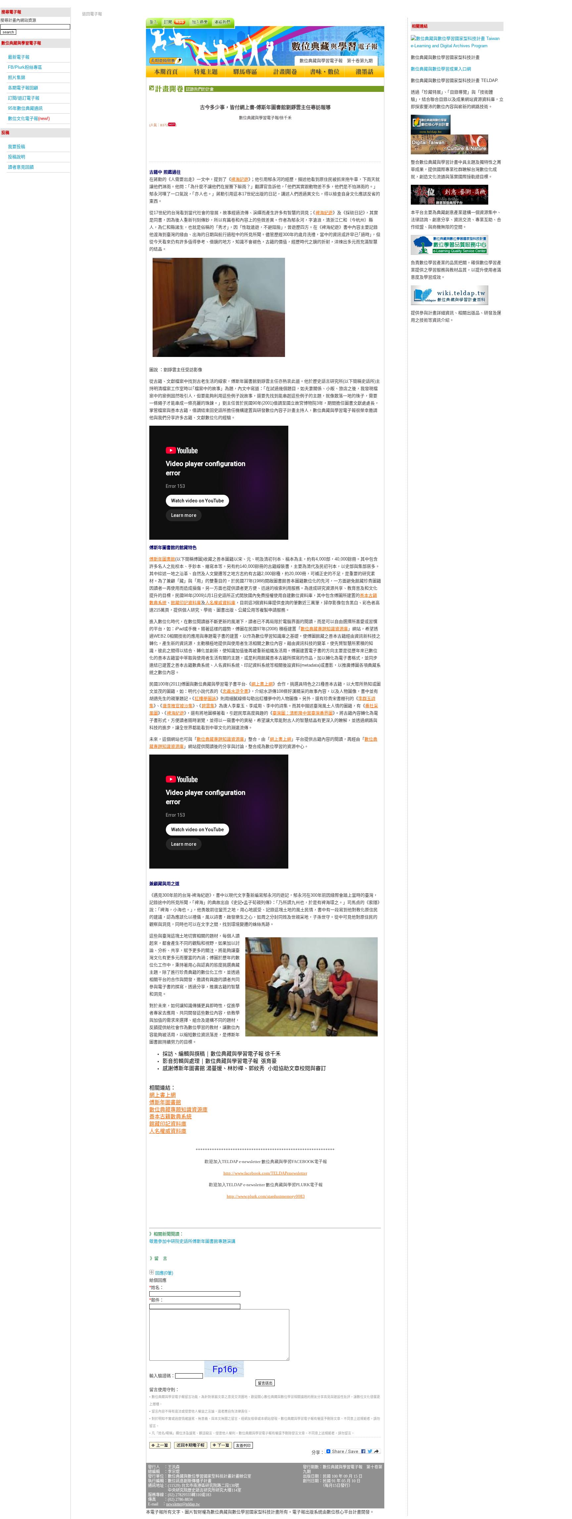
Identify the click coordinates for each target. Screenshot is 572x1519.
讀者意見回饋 (21, 167)
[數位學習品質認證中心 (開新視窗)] (449, 253)
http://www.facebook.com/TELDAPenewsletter (265, 1173)
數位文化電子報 (29, 118)
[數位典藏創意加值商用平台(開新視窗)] (449, 203)
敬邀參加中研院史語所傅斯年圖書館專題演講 (192, 1241)
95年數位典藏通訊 (25, 108)
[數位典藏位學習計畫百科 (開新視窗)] (449, 303)
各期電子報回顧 (23, 87)
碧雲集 (208, 705)
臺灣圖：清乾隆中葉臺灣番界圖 (302, 713)
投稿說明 (16, 156)
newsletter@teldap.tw (183, 1504)
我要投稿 (16, 146)
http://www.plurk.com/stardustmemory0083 (266, 1196)
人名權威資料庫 (220, 602)
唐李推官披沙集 (178, 705)
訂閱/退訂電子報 (23, 98)
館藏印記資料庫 (186, 602)
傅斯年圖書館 (162, 559)
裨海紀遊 (324, 212)
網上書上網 (262, 684)
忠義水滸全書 (235, 691)
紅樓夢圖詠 (205, 698)
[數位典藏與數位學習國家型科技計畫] (457, 45)
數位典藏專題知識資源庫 (324, 628)
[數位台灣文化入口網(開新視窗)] (449, 152)
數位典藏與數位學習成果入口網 (441, 68)
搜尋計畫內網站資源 (18, 20)
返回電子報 (92, 14)
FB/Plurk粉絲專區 (25, 67)
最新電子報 (18, 57)
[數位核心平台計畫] (431, 133)
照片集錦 (16, 77)
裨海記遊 (239, 179)
